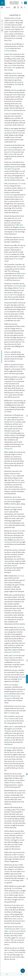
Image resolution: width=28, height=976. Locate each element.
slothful (7, 840)
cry (13, 727)
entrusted (8, 51)
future (7, 395)
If (8, 271)
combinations (16, 652)
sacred (22, 288)
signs (6, 561)
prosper (23, 273)
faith (18, 810)
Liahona (13, 783)
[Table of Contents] (2, 7)
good (11, 752)
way (10, 931)
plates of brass (17, 73)
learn (6, 719)
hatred (20, 679)
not (18, 855)
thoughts (7, 738)
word (14, 888)
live (17, 938)
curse (22, 576)
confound (11, 154)
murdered (21, 627)
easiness (22, 929)
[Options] (24, 7)
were (20, 184)
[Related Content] (21, 7)
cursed (14, 656)
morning (18, 761)
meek (6, 694)
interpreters (8, 449)
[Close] (2, 21)
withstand (13, 696)
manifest (7, 433)
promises (8, 354)
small (20, 133)
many (15, 381)
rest (9, 713)
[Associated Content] (27, 774)
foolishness (8, 131)
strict (18, 267)
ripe (19, 667)
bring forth (14, 507)
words (22, 201)
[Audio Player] (23, 971)
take (23, 342)
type (6, 907)
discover (18, 480)
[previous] (7, 974)
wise (14, 68)
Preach (9, 685)
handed (15, 95)
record (13, 56)
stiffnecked (19, 225)
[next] (21, 974)
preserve (7, 295)
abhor (16, 611)
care (9, 950)
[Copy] (2, 28)
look (6, 938)
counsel (7, 254)
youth (20, 719)
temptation (8, 698)
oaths (19, 597)
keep (6, 563)
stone (14, 476)
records (7, 48)
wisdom (11, 719)
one (17, 259)
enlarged (14, 169)
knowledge (10, 178)
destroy (15, 516)
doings (7, 731)
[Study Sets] (14, 7)
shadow (7, 871)
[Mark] (2, 24)
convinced (8, 195)
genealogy (18, 82)
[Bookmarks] (18, 7)
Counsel (9, 748)
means (9, 148)
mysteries (10, 110)
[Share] (2, 30)
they (6, 169)
